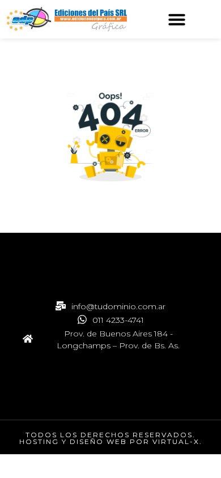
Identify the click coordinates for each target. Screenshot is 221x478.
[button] (176, 19)
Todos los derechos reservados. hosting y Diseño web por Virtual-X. (110, 438)
